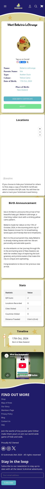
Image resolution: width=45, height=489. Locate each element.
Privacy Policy (6, 414)
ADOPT (22, 106)
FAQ (3, 425)
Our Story (5, 406)
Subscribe (8, 483)
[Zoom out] (40, 132)
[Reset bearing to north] (40, 135)
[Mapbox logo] (8, 178)
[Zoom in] (40, 128)
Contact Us (5, 421)
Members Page (7, 410)
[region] (22, 153)
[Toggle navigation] (5, 6)
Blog (3, 417)
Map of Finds (6, 403)
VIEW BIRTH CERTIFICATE (22, 99)
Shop (3, 399)
